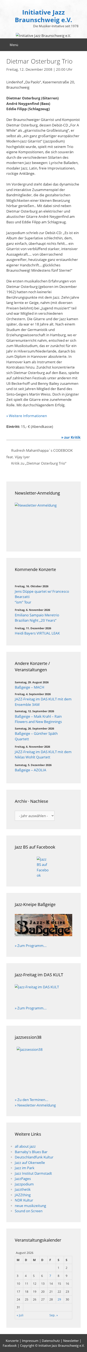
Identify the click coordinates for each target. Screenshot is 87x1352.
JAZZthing (23, 1194)
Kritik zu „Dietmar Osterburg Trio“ (38, 463)
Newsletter (71, 1340)
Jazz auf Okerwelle (30, 1162)
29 (59, 1299)
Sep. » (53, 1315)
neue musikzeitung (30, 1205)
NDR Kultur (24, 1200)
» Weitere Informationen (26, 415)
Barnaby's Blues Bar (31, 1151)
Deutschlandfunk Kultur (34, 1157)
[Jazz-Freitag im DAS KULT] (43, 992)
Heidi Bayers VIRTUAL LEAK (37, 633)
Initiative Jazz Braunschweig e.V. (43, 16)
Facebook (10, 1345)
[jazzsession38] (43, 1069)
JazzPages (23, 1178)
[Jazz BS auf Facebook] (43, 867)
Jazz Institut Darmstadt (33, 1173)
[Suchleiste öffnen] (81, 44)
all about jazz (25, 1146)
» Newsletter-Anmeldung (35, 1105)
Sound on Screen (28, 1210)
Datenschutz (51, 1340)
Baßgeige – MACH (29, 687)
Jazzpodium (24, 1184)
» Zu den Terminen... (31, 1099)
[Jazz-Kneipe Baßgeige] (43, 934)
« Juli (20, 1315)
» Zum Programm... (31, 945)
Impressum (30, 1340)
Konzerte (12, 1340)
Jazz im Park (24, 1167)
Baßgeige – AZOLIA (30, 770)
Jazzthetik (23, 1189)
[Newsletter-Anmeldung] (43, 523)
